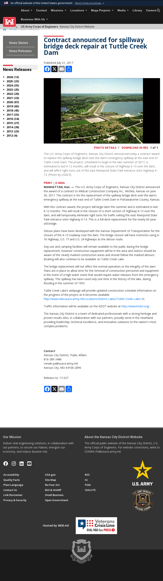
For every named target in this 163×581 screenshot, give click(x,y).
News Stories (18, 43)
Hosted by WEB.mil (56, 525)
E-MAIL (60, 183)
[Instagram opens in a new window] (14, 463)
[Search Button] (158, 10)
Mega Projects (101, 10)
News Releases (20, 51)
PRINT (48, 183)
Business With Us (33, 19)
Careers (151, 10)
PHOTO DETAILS (105, 147)
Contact (41, 10)
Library (137, 10)
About (25, 10)
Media (121, 10)
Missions (57, 10)
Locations (77, 10)
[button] (90, 3)
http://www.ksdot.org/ (135, 306)
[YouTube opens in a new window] (29, 463)
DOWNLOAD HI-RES (135, 147)
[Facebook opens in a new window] (5, 463)
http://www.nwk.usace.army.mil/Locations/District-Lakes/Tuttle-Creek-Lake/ (92, 299)
